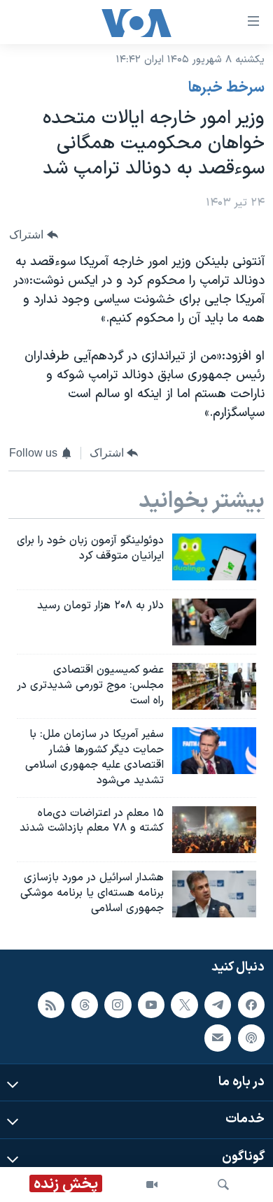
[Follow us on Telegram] (217, 1005)
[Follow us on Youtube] (151, 1005)
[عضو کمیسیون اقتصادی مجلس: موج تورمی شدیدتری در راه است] (214, 686)
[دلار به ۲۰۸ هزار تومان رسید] (214, 622)
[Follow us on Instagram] (117, 1005)
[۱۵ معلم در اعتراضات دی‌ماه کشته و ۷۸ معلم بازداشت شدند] (214, 829)
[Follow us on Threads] (84, 1005)
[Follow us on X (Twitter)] (184, 1005)
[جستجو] (223, 1184)
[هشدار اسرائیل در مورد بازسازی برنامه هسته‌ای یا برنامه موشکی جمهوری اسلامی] (214, 894)
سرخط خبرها (226, 88)
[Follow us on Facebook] (251, 1005)
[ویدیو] (152, 1184)
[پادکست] (251, 1037)
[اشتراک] (217, 1037)
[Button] (33, 234)
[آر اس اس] (51, 1005)
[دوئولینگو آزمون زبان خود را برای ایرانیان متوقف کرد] (214, 557)
